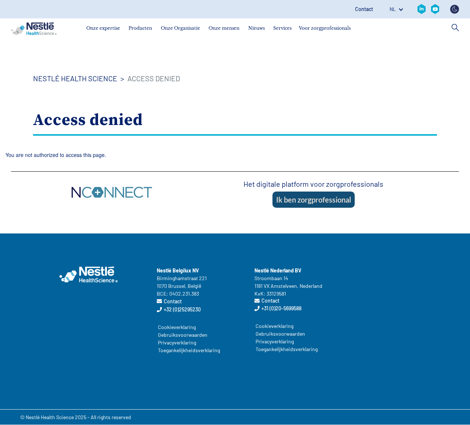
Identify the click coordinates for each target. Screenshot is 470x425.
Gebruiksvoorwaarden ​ (281, 334)
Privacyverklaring (177, 342)
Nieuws (256, 28)
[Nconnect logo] (112, 191)
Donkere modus (454, 9)
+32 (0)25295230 (182, 309)
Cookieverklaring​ (177, 327)
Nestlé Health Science (75, 78)
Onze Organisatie (180, 28)
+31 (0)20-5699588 (281, 308)
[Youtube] (435, 9)
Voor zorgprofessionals (325, 28)
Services (282, 28)
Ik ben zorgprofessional (313, 199)
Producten (140, 28)
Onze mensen (224, 28)
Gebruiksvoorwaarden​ (182, 335)
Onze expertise (103, 28)
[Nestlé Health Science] (34, 28)
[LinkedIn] (421, 9)
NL (393, 9)
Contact (364, 9)
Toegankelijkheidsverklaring (187, 350)
